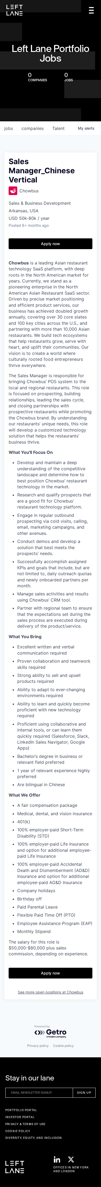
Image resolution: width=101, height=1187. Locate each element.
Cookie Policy (17, 1131)
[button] (91, 10)
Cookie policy (63, 1046)
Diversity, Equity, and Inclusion (33, 1137)
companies (33, 128)
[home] (14, 10)
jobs (8, 128)
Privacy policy (38, 1046)
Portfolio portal (21, 1110)
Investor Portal (20, 1117)
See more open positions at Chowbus (50, 992)
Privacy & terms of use (25, 1124)
